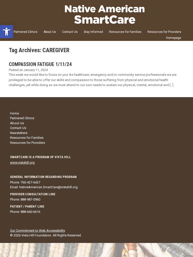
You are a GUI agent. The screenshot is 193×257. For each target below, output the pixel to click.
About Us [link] (49, 32)
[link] (6, 31)
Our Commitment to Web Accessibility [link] (37, 230)
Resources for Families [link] (125, 32)
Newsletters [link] (18, 133)
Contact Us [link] (70, 32)
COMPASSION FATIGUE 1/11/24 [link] (40, 64)
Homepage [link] (173, 38)
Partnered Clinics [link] (25, 32)
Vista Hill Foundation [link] (36, 235)
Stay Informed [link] (93, 32)
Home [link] (14, 113)
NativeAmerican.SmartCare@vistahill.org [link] (48, 187)
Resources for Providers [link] (164, 32)
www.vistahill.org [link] (22, 162)
